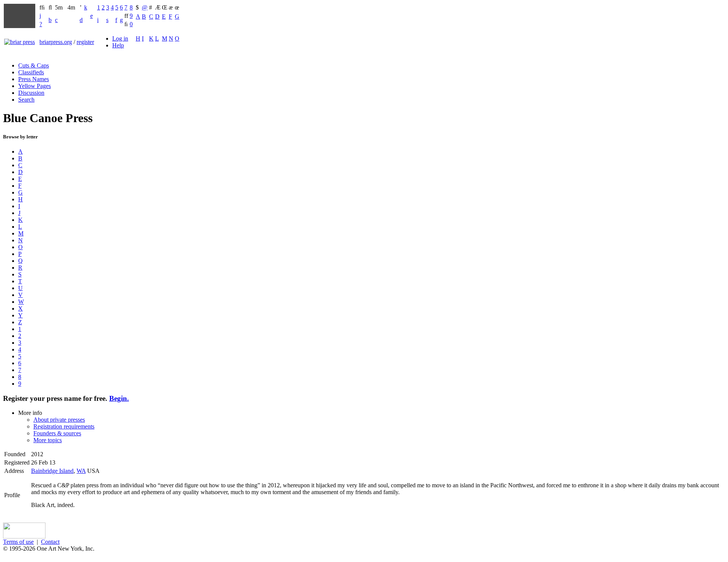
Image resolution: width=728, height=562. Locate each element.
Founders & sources (57, 433)
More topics (47, 440)
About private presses (59, 419)
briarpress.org (55, 42)
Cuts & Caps (33, 65)
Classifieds (31, 72)
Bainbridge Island (52, 471)
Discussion (31, 92)
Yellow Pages (34, 86)
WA (81, 471)
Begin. (119, 398)
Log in (120, 38)
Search (26, 99)
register (85, 42)
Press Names (33, 79)
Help (118, 45)
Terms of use (18, 541)
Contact (50, 541)
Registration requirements (63, 426)
